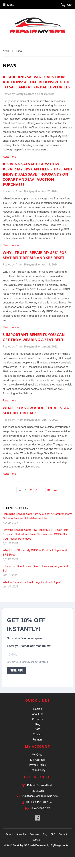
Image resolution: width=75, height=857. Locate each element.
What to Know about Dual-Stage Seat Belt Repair (32, 582)
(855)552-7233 (49, 796)
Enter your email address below (28, 645)
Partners (37, 739)
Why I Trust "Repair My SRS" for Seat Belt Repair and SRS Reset (35, 255)
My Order (37, 754)
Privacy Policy (37, 765)
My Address (37, 759)
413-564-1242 (45, 802)
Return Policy (37, 770)
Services (37, 719)
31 (48, 490)
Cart (69, 4)
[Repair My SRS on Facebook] (37, 819)
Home (6, 50)
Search (37, 709)
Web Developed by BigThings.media (49, 845)
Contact (37, 734)
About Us (37, 714)
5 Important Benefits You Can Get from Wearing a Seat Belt (34, 337)
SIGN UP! (16, 670)
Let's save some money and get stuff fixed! (27, 662)
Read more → (11, 156)
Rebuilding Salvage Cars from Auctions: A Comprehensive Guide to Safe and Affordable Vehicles (37, 82)
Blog (37, 724)
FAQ (37, 729)
